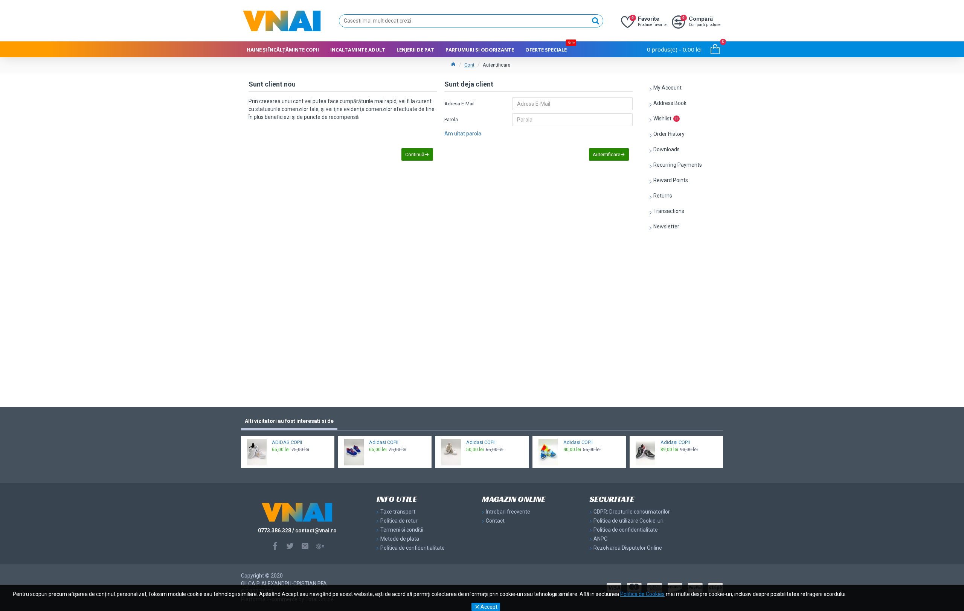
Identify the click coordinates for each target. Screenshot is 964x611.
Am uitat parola (462, 134)
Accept (488, 607)
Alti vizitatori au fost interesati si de (289, 421)
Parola (451, 119)
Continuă (414, 154)
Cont (469, 65)
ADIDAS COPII (287, 442)
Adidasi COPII (383, 442)
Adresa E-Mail (459, 103)
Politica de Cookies (642, 594)
